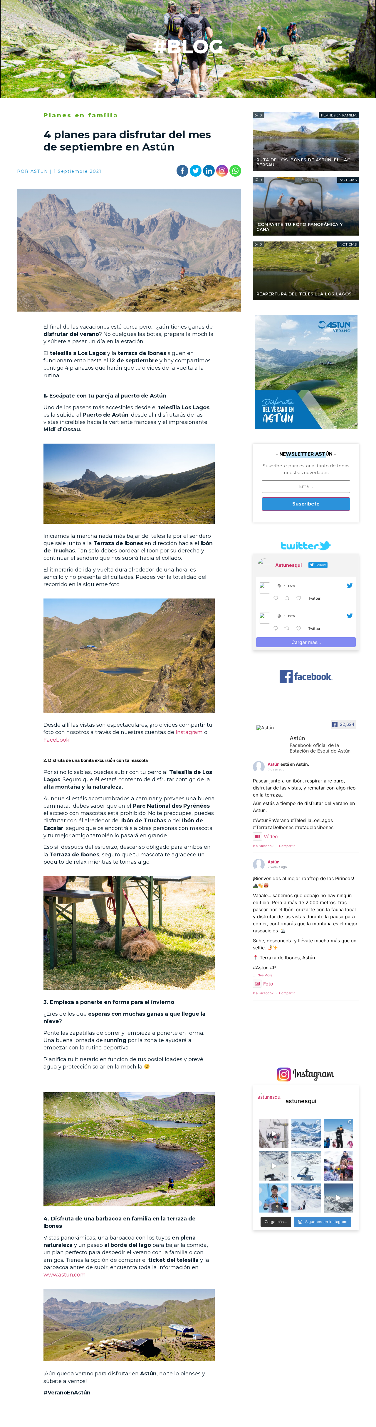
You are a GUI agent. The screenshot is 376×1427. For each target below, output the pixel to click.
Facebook (56, 740)
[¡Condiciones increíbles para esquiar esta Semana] (273, 1166)
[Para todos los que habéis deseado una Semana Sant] (306, 1166)
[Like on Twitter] (301, 598)
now (291, 585)
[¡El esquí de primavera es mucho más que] (338, 1166)
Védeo (271, 836)
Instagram (189, 732)
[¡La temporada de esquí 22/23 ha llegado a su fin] (306, 1133)
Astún (274, 764)
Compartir (287, 846)
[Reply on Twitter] (277, 598)
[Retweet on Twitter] (289, 598)
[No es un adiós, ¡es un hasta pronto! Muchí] (273, 1133)
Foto (268, 984)
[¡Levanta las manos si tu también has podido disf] (338, 1198)
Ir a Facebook (263, 846)
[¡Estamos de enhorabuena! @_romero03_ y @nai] (273, 1198)
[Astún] (270, 728)
